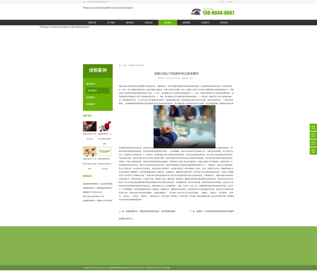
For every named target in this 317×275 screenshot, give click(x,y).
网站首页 (92, 22)
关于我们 (221, 2)
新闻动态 (149, 22)
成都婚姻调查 (135, 265)
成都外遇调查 (135, 273)
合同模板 (120, 257)
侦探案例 (168, 22)
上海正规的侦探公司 (113, 243)
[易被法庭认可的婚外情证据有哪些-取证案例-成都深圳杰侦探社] (108, 8)
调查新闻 (147, 261)
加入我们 (120, 261)
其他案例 (90, 97)
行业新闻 (147, 257)
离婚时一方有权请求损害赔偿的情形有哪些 (215, 211)
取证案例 (92, 90)
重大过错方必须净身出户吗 (93, 196)
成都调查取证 (135, 269)
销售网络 (120, 265)
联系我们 (230, 2)
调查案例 (90, 84)
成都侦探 (134, 257)
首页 (124, 65)
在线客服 (313, 127)
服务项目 (130, 22)
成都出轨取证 (135, 261)
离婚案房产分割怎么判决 (92, 192)
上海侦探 (99, 243)
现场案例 (90, 104)
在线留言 (205, 22)
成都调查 (186, 22)
